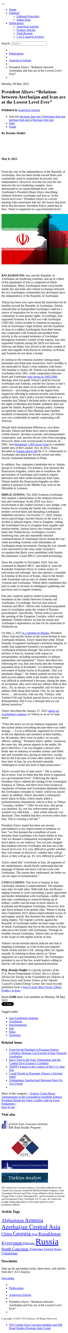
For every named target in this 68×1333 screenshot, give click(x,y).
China (7, 1234)
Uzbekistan (10, 1253)
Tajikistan (36, 1249)
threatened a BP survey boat (32, 444)
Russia (47, 1241)
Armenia (34, 1220)
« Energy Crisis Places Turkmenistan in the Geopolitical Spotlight (28, 1095)
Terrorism (15, 1035)
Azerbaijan (15, 1021)
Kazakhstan (50, 1233)
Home (12, 9)
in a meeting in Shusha (35, 633)
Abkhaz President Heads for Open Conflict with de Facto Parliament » (32, 1100)
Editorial (14, 13)
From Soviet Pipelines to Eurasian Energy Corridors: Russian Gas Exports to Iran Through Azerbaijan (37, 1053)
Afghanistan (13, 1220)
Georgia (22, 1233)
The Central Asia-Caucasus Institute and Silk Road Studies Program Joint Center (35, 1326)
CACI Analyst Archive (30, 36)
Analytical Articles (28, 26)
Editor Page (24, 19)
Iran (11, 1028)
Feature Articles (26, 30)
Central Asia (44, 1226)
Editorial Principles (28, 16)
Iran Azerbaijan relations (23, 1018)
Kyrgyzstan (12, 1243)
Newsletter (8, 1278)
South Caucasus (15, 1248)
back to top (8, 1107)
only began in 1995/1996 (42, 376)
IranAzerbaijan (18, 1024)
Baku (12, 1031)
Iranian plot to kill (26, 451)
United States (53, 1249)
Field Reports (25, 33)
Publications (16, 23)
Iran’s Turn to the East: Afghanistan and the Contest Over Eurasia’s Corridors (35, 1061)
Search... (7, 43)
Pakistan (29, 1243)
